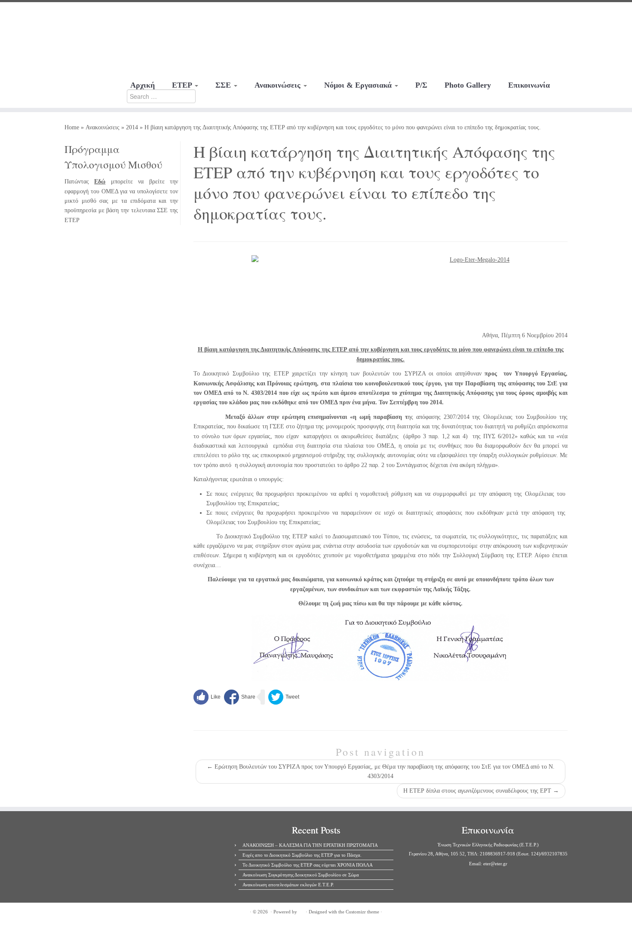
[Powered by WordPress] (301, 910)
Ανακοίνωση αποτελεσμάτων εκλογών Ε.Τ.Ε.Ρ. (288, 884)
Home (71, 127)
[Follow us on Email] (78, 15)
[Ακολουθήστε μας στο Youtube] (67, 15)
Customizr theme (362, 911)
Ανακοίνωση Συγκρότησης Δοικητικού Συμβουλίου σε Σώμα (300, 874)
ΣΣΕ (224, 85)
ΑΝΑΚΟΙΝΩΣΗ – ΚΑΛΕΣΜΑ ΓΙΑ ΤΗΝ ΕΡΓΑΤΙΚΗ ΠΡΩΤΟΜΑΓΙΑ (310, 845)
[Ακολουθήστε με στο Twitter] (55, 15)
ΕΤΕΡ (183, 85)
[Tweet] (283, 697)
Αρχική (142, 85)
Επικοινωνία (529, 85)
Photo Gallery (468, 85)
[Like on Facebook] (207, 697)
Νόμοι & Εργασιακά (359, 85)
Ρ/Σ (421, 85)
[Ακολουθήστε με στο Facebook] (43, 15)
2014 (132, 127)
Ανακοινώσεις (279, 85)
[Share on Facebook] (239, 697)
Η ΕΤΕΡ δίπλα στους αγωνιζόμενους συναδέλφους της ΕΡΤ (481, 791)
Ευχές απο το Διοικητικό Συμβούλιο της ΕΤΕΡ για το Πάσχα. (302, 855)
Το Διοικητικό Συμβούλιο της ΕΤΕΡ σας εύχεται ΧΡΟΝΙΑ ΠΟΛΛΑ (307, 864)
